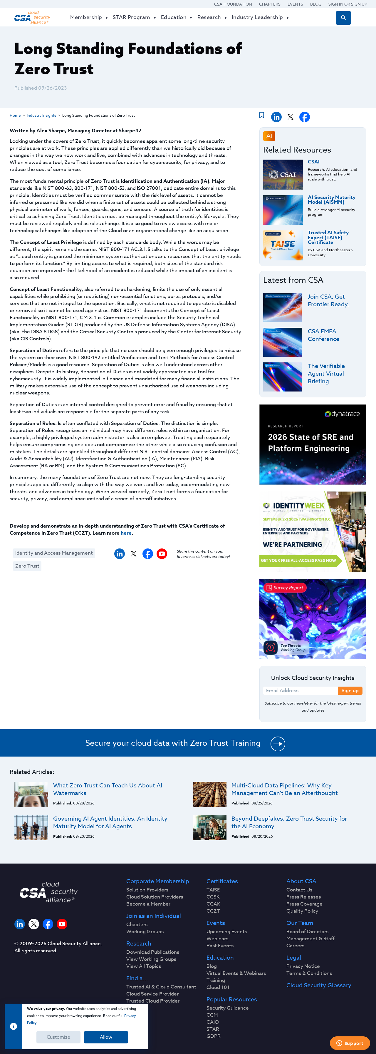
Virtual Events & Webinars (236, 973)
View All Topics (143, 966)
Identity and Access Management (54, 553)
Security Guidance (228, 1008)
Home (15, 115)
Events (295, 4)
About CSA (301, 881)
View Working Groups (151, 959)
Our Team (299, 923)
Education (220, 958)
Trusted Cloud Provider (152, 1001)
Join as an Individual (153, 916)
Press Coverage (304, 904)
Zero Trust (27, 566)
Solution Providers (147, 890)
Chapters (270, 4)
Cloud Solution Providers (154, 897)
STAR (213, 1029)
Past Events (220, 945)
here (126, 533)
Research (138, 944)
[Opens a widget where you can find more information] (350, 1043)
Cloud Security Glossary (318, 985)
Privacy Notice (303, 966)
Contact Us (299, 890)
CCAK (213, 904)
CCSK (213, 897)
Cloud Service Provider (152, 994)
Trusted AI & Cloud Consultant (161, 987)
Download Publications (152, 952)
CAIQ (213, 1022)
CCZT (213, 911)
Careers (295, 945)
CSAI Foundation (233, 4)
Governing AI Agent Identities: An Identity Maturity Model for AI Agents (110, 822)
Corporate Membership (157, 881)
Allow (106, 1037)
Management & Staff (310, 938)
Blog (315, 4)
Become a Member (148, 904)
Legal (293, 958)
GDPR (214, 1036)
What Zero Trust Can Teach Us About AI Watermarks (107, 789)
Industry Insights (41, 115)
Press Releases (303, 897)
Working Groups (145, 931)
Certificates (222, 881)
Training (216, 980)
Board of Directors (307, 931)
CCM (212, 1015)
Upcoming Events (227, 931)
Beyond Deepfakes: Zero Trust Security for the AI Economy (289, 822)
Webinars (217, 938)
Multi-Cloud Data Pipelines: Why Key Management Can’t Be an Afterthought (284, 789)
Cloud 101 (218, 987)
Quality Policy (302, 911)
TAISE (213, 890)
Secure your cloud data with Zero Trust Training (173, 742)
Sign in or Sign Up (347, 4)
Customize (58, 1037)
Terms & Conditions (309, 973)
